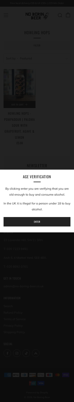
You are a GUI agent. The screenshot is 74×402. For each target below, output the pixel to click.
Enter (37, 221)
